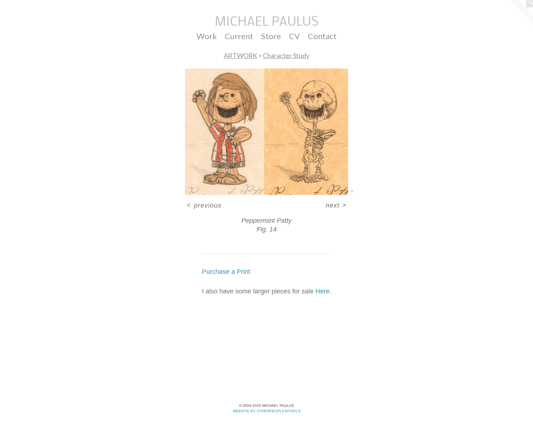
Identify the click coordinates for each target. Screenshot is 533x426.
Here (322, 291)
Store (271, 36)
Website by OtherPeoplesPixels (267, 411)
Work (207, 36)
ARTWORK (240, 55)
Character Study (286, 55)
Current (239, 36)
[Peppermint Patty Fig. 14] (266, 131)
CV (294, 36)
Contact (322, 36)
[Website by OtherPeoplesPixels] (518, 14)
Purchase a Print (226, 271)
